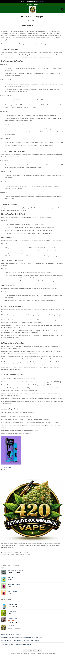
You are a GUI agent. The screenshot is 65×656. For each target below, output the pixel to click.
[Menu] (2, 9)
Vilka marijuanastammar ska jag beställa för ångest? (16, 644)
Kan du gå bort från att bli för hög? (11, 634)
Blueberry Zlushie (6, 467)
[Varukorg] (62, 9)
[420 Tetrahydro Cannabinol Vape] (32, 9)
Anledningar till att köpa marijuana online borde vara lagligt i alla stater (21, 637)
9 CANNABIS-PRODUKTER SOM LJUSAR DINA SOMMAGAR (20, 641)
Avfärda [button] (41, 1)
